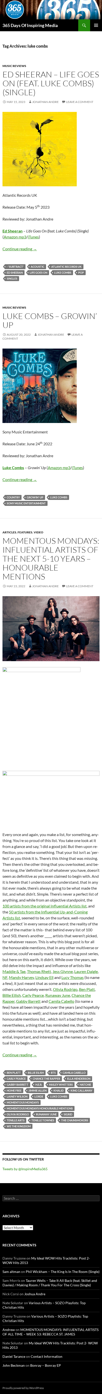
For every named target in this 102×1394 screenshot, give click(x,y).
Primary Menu (96, 25)
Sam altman (11, 1271)
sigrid (68, 1114)
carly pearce (16, 1078)
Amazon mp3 (15, 236)
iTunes (33, 236)
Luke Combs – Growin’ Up (49, 320)
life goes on (38, 272)
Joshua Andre (34, 1294)
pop (81, 272)
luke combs (62, 272)
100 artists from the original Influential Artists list (44, 906)
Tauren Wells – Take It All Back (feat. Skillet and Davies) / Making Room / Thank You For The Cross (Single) (49, 1282)
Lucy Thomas (72, 977)
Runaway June (57, 995)
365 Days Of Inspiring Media (30, 25)
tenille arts (16, 1120)
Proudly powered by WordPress (23, 1388)
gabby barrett (17, 1084)
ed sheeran (15, 272)
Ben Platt (87, 989)
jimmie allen (37, 1090)
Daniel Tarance (13, 1356)
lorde (38, 1096)
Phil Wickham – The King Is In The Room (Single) (63, 1271)
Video (38, 532)
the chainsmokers (74, 1120)
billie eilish (36, 1072)
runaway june (46, 1114)
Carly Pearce (33, 995)
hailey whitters (61, 1084)
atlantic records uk (66, 266)
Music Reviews (14, 66)
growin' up (35, 497)
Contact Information (46, 1356)
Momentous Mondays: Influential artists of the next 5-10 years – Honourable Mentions (50, 559)
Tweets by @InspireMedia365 (25, 1169)
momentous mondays (23, 1102)
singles (12, 278)
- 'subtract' (15, 266)
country (13, 497)
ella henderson (78, 1078)
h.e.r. (38, 1084)
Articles (9, 532)
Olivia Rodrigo (65, 989)
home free (14, 1090)
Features (25, 532)
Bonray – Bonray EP (45, 1365)
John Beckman (13, 1365)
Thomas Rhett (39, 971)
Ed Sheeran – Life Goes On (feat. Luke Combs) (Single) (50, 83)
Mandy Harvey (21, 977)
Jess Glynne (62, 971)
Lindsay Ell (44, 977)
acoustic (37, 266)
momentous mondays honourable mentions (40, 1108)
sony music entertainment (26, 503)
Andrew (8, 1330)
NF (4, 977)
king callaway (81, 1090)
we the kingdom (19, 1126)
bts (53, 1072)
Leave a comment (79, 102)
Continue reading (19, 248)
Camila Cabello (61, 1001)
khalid (58, 1090)
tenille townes (42, 1120)
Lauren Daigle (86, 971)
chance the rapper (46, 1078)
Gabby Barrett (28, 1001)
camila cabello (74, 1072)
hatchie (85, 1084)
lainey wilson (17, 1096)
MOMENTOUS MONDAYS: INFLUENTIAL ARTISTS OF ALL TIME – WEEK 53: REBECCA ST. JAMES (50, 1332)
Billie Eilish (11, 995)
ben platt (14, 1072)
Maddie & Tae (14, 971)
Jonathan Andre (45, 102)
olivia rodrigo (18, 1114)
